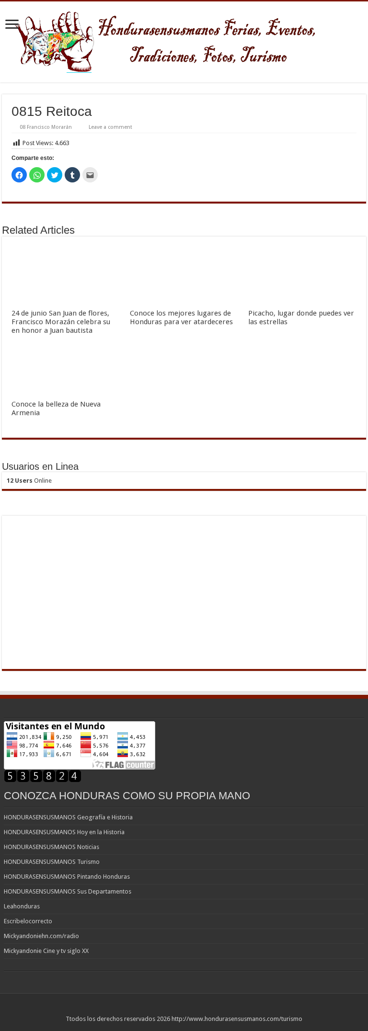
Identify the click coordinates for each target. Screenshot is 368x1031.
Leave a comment (110, 127)
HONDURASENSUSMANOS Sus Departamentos (67, 891)
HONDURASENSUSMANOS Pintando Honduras (67, 876)
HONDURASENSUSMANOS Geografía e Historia (68, 817)
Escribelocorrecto (28, 921)
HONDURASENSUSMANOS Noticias (51, 846)
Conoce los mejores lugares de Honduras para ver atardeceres (181, 317)
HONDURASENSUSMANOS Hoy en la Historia (64, 832)
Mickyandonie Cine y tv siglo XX (46, 950)
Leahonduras (22, 906)
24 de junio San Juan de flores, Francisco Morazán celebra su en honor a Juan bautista (61, 322)
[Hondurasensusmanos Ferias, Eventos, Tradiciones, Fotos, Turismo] (184, 40)
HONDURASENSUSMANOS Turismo (52, 861)
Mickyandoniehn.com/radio (41, 936)
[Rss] (184, 1007)
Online (29, 480)
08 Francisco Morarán (46, 127)
